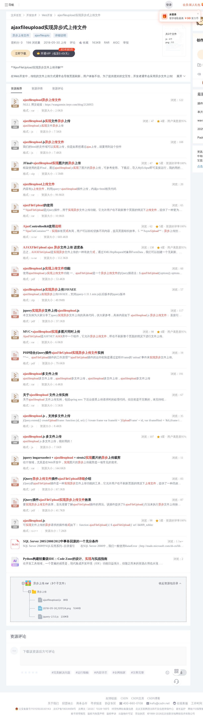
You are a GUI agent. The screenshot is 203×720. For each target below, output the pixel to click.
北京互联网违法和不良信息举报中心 (155, 708)
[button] (181, 76)
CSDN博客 (153, 698)
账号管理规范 (78, 713)
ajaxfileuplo (42, 35)
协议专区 (110, 703)
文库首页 (16, 15)
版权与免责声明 (96, 713)
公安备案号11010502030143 (35, 708)
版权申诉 (111, 713)
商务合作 (81, 703)
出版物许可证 (126, 713)
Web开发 (47, 15)
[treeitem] (101, 600)
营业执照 (140, 713)
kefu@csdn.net (160, 703)
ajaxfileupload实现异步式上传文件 (49, 27)
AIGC (116, 42)
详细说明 (60, 35)
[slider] (29, 672)
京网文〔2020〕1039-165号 (93, 708)
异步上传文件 (20, 35)
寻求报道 (96, 703)
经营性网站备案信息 (122, 708)
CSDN (124, 698)
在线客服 (182, 703)
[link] (16, 15)
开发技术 (31, 15)
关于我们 (53, 703)
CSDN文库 (137, 698)
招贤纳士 (67, 703)
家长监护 (181, 708)
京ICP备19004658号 (64, 708)
